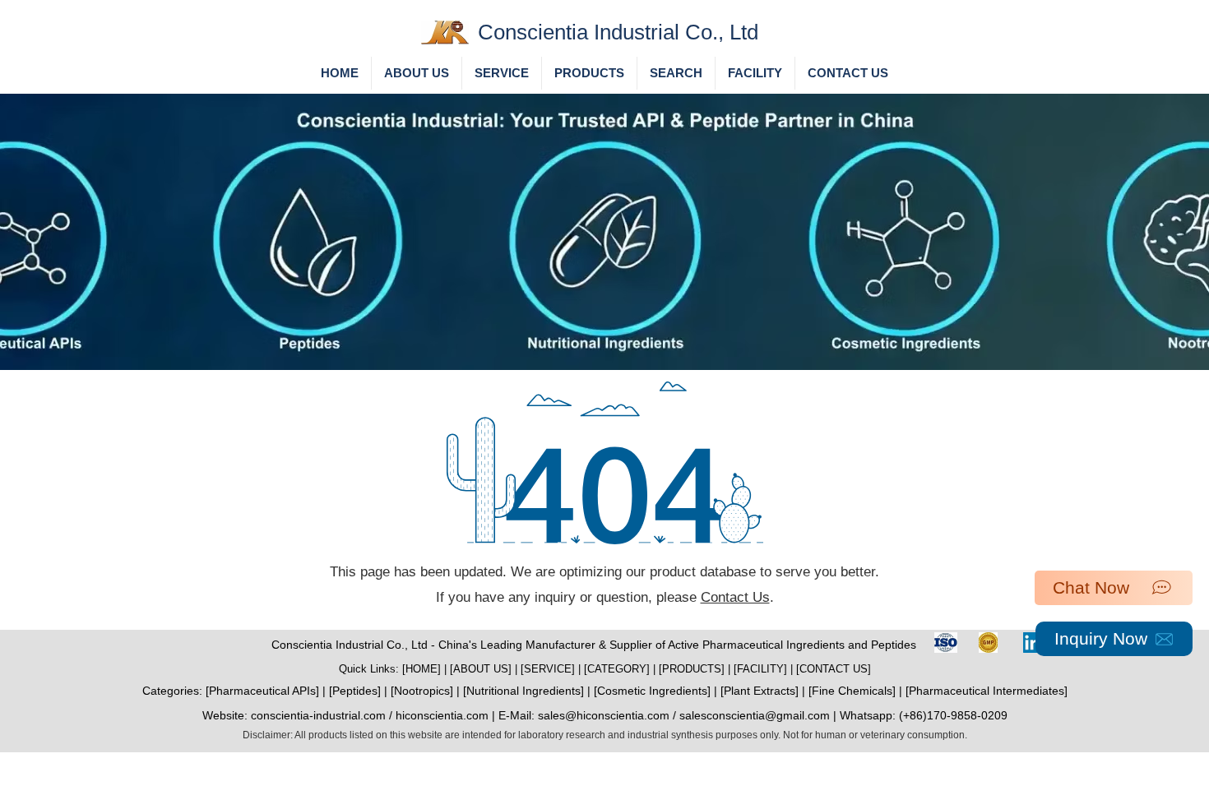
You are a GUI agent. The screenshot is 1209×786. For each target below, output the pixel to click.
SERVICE (548, 669)
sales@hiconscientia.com (603, 715)
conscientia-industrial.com (318, 715)
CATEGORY (616, 669)
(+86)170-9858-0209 (953, 715)
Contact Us (735, 597)
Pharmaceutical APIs (262, 690)
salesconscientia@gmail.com (754, 715)
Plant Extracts (759, 690)
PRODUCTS (691, 669)
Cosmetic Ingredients (652, 690)
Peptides (355, 690)
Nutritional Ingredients (523, 690)
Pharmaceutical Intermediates (986, 690)
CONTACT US (833, 669)
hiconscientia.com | (447, 715)
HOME (421, 669)
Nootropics (422, 690)
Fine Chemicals (852, 690)
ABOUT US (480, 669)
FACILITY (760, 669)
